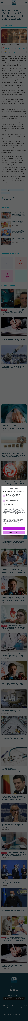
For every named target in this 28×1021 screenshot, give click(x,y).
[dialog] (14, 510)
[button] (14, 504)
